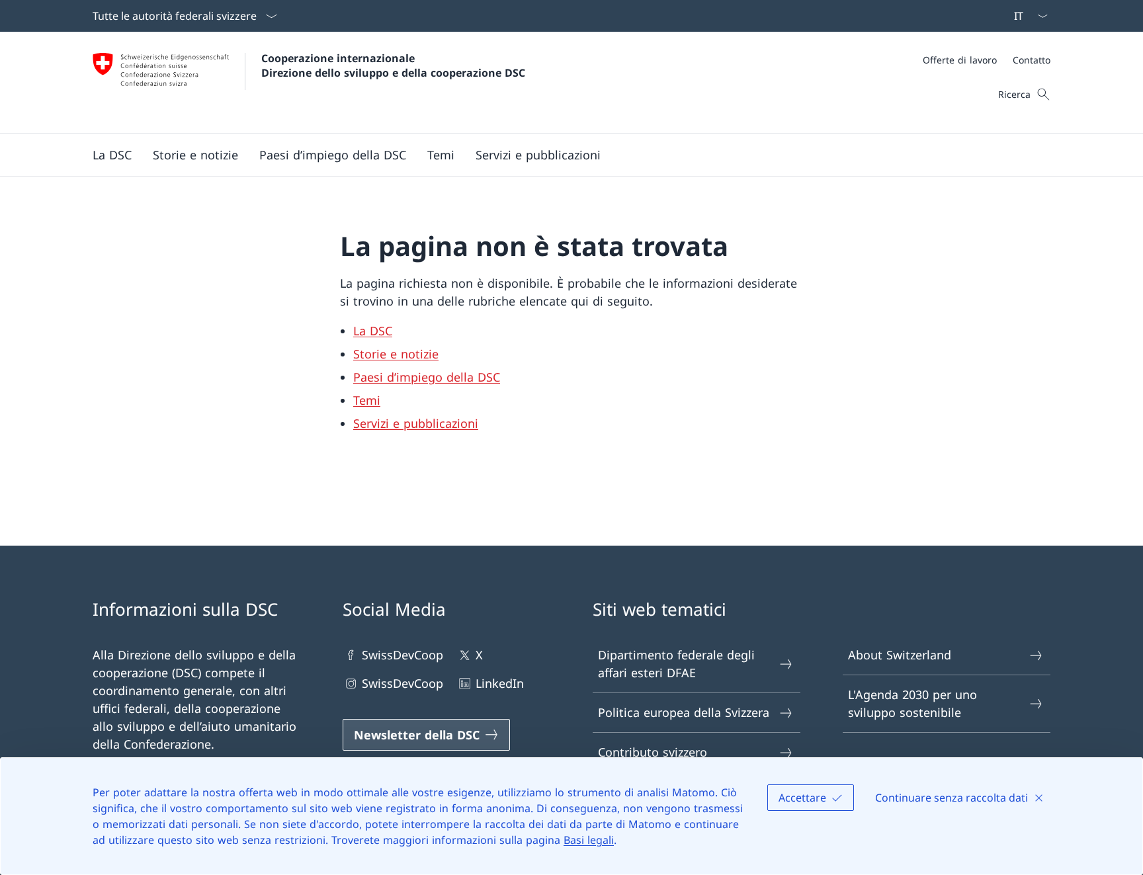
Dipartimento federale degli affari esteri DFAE (676, 664)
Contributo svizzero (652, 752)
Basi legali (589, 840)
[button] (112, 155)
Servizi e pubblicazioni (415, 423)
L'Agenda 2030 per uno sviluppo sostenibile (912, 703)
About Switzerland (899, 655)
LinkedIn (500, 683)
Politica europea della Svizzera (683, 712)
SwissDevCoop (402, 655)
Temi (366, 400)
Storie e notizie (396, 354)
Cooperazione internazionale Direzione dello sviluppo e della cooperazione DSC (393, 65)
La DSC (372, 331)
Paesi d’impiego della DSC (426, 377)
